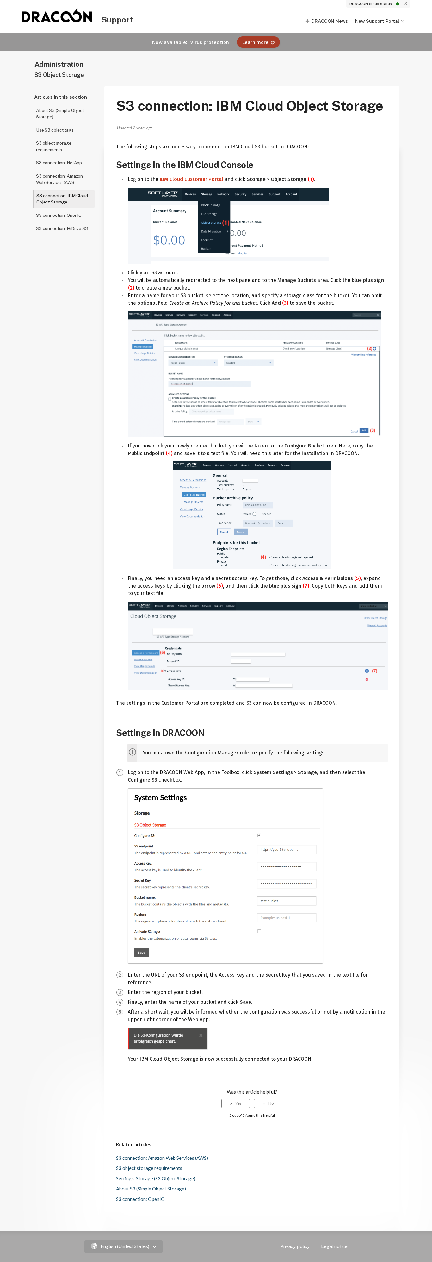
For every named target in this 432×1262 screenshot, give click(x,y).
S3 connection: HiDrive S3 (62, 228)
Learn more (255, 42)
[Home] (57, 20)
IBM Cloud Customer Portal (191, 179)
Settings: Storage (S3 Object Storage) (155, 1178)
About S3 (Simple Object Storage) (60, 114)
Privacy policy (295, 1246)
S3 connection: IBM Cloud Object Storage (62, 199)
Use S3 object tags (55, 130)
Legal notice (334, 1246)
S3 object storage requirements (53, 146)
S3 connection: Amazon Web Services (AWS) (59, 179)
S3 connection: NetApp (59, 162)
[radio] (235, 1103)
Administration (58, 64)
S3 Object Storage (59, 75)
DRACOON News (330, 21)
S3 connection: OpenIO (59, 215)
